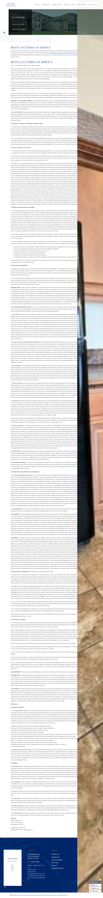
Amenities (45, 4)
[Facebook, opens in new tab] (4, 33)
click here (37, 65)
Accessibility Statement (58, 868)
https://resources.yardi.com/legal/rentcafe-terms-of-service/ (65, 53)
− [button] (5, 853)
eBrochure (81, 4)
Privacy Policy (55, 862)
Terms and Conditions (57, 860)
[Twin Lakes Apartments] (12, 867)
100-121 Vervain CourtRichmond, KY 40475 (12, 860)
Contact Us (92, 4)
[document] (13, 868)
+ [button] (5, 852)
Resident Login (18, 24)
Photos (66, 4)
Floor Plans (57, 4)
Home (37, 4)
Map (73, 4)
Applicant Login (19, 29)
